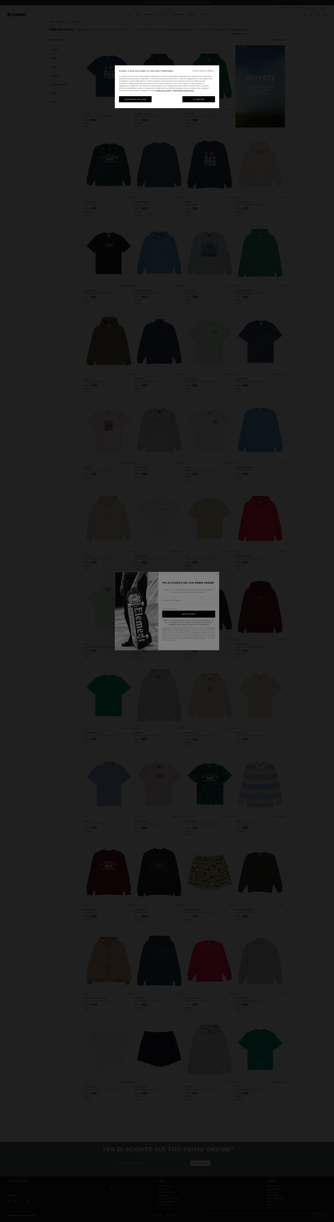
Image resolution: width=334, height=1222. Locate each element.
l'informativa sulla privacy (183, 90)
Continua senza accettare (202, 71)
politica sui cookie (163, 90)
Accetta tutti (198, 99)
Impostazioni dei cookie (135, 99)
